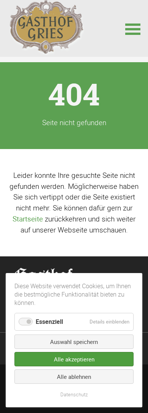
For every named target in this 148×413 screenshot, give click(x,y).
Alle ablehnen (74, 376)
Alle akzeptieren (74, 359)
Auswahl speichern (74, 341)
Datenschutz (74, 394)
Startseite (28, 219)
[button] (132, 28)
